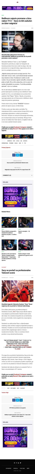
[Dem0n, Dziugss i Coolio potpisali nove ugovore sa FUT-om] (25, 244)
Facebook (17, 127)
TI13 (25, 143)
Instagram (24, 127)
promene (11, 143)
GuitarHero (8, 468)
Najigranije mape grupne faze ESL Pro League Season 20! (17, 169)
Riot (8, 388)
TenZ (14, 311)
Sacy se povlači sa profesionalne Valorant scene (17, 162)
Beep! (28, 468)
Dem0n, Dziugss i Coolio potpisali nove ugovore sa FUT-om (25, 255)
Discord (15, 129)
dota (14, 140)
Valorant (4, 267)
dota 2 (17, 140)
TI (22, 143)
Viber (20, 129)
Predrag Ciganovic (6, 28)
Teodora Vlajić (5, 277)
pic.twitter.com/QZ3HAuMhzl (17, 345)
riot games (13, 388)
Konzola (16, 468)
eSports (25, 140)
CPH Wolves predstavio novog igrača (17, 408)
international (5, 143)
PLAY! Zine (22, 468)
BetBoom (9, 140)
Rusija (16, 143)
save (20, 143)
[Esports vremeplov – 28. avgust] (25, 222)
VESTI (3, 15)
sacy (18, 388)
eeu (21, 140)
